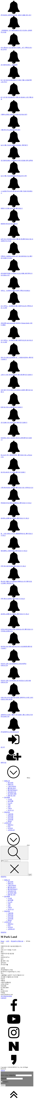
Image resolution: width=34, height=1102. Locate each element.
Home (2, 941)
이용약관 (3, 998)
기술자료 (10, 814)
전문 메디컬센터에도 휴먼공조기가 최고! (13, 566)
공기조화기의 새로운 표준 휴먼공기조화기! (14, 422)
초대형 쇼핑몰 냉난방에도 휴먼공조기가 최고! (15, 518)
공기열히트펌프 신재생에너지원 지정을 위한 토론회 (17, 160)
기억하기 (5, 1082)
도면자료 (10, 819)
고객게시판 (7, 823)
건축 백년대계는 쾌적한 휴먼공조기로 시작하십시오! (17, 487)
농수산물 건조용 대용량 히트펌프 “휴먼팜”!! (14, 145)
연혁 (9, 805)
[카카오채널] (17, 1059)
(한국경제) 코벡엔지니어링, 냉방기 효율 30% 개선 (16, 15)
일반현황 (7, 797)
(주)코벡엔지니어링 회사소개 (10, 732)
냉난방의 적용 (12, 793)
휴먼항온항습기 (12, 790)
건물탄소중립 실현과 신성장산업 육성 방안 (14, 114)
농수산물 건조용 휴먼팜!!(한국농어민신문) (14, 176)
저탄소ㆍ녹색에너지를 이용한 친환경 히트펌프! (15, 290)
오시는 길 (11, 810)
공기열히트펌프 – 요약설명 (9, 64)
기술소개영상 (12, 786)
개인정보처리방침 (6, 996)
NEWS (10, 821)
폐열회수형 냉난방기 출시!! (9, 223)
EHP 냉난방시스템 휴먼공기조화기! (12, 407)
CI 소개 (10, 803)
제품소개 (7, 781)
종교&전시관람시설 (17, 941)
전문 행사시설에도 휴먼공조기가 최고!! (13, 598)
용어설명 (10, 782)
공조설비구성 (12, 792)
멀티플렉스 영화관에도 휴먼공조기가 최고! (14, 550)
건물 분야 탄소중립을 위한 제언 (10, 130)
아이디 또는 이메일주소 (8, 1075)
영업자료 (7, 812)
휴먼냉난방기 (12, 788)
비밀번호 (3, 1078)
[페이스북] (17, 1005)
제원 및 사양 (11, 795)
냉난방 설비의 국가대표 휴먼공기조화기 (13, 472)
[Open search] (14, 853)
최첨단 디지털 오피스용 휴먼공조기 (12, 208)
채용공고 (10, 825)
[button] (3, 876)
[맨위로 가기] (17, 1094)
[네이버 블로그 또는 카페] (17, 1046)
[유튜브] (17, 1019)
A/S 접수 (10, 828)
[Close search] (14, 869)
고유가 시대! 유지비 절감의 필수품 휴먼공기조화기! (17, 374)
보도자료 (10, 817)
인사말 (10, 799)
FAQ (9, 826)
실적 (9, 806)
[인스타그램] (17, 1032)
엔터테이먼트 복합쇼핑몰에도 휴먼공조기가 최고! (16, 503)
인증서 (10, 808)
